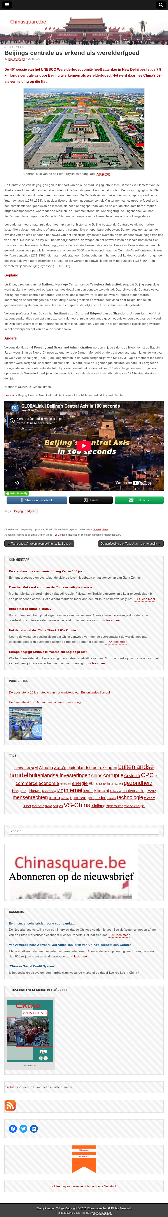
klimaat (101, 790)
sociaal (65, 798)
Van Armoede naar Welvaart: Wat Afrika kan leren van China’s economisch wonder (70, 944)
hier (13, 1087)
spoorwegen (82, 797)
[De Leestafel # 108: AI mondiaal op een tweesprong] (25, 723)
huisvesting (49, 791)
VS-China (77, 805)
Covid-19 (132, 776)
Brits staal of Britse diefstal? (30, 608)
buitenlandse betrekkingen (92, 767)
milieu (54, 797)
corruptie (113, 775)
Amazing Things (54, 1208)
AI (36, 768)
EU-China (100, 783)
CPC (147, 774)
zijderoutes (114, 806)
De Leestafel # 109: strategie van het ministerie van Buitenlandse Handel (59, 692)
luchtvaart (115, 791)
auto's (60, 767)
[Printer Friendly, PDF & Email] (16, 493)
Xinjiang (98, 806)
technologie (130, 797)
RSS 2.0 (57, 534)
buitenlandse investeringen (59, 775)
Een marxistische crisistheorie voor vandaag (42, 923)
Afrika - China (24, 768)
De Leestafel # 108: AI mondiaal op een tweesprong (45, 702)
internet (73, 790)
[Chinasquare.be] (84, 27)
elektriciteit (65, 784)
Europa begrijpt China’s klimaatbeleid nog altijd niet (48, 652)
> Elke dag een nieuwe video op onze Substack (84, 1186)
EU (91, 784)
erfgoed (31, 511)
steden (100, 798)
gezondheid (138, 783)
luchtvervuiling (134, 790)
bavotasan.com (102, 1212)
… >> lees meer (144, 599)
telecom (149, 798)
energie (80, 783)
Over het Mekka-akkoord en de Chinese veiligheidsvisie (50, 587)
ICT (60, 791)
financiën (115, 783)
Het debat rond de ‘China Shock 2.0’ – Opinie (42, 630)
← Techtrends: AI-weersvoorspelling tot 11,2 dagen (39, 543)
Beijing (18, 511)
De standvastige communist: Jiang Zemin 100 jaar (46, 571)
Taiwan (111, 798)
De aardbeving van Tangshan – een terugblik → (131, 543)
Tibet (27, 806)
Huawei (35, 791)
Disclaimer (103, 173)
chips (96, 775)
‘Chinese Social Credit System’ (32, 966)
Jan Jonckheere (16, 58)
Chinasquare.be (96, 1208)
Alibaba (46, 767)
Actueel (9, 46)
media (151, 791)
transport (51, 806)
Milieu (20, 46)
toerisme (38, 806)
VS (61, 806)
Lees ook (11, 395)
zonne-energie (134, 806)
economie (48, 783)
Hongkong (20, 791)
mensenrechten (30, 797)
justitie (88, 791)
